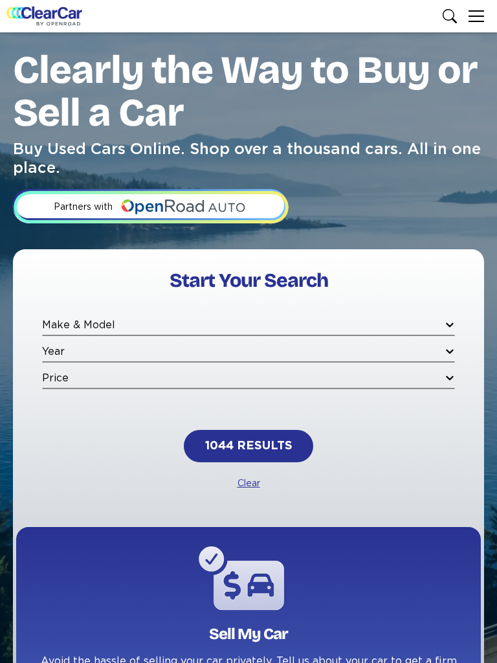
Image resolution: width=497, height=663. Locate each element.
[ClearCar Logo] (44, 16)
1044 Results (249, 446)
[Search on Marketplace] (452, 16)
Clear (248, 483)
